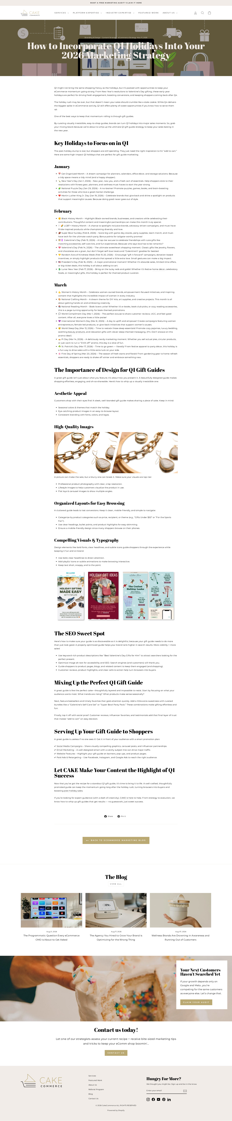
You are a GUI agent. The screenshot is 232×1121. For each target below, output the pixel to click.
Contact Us (116, 1053)
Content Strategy (109, 38)
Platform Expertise (86, 13)
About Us (169, 13)
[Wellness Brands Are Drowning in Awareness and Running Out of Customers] (180, 910)
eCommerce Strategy (127, 38)
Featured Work (148, 13)
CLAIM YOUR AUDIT (196, 1002)
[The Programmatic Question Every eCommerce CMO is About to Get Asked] (51, 910)
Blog (90, 1094)
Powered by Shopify (116, 1110)
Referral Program (96, 1089)
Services (61, 13)
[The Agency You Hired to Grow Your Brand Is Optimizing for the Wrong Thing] (116, 910)
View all (116, 884)
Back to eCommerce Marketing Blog (118, 840)
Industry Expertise (119, 13)
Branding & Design (92, 38)
